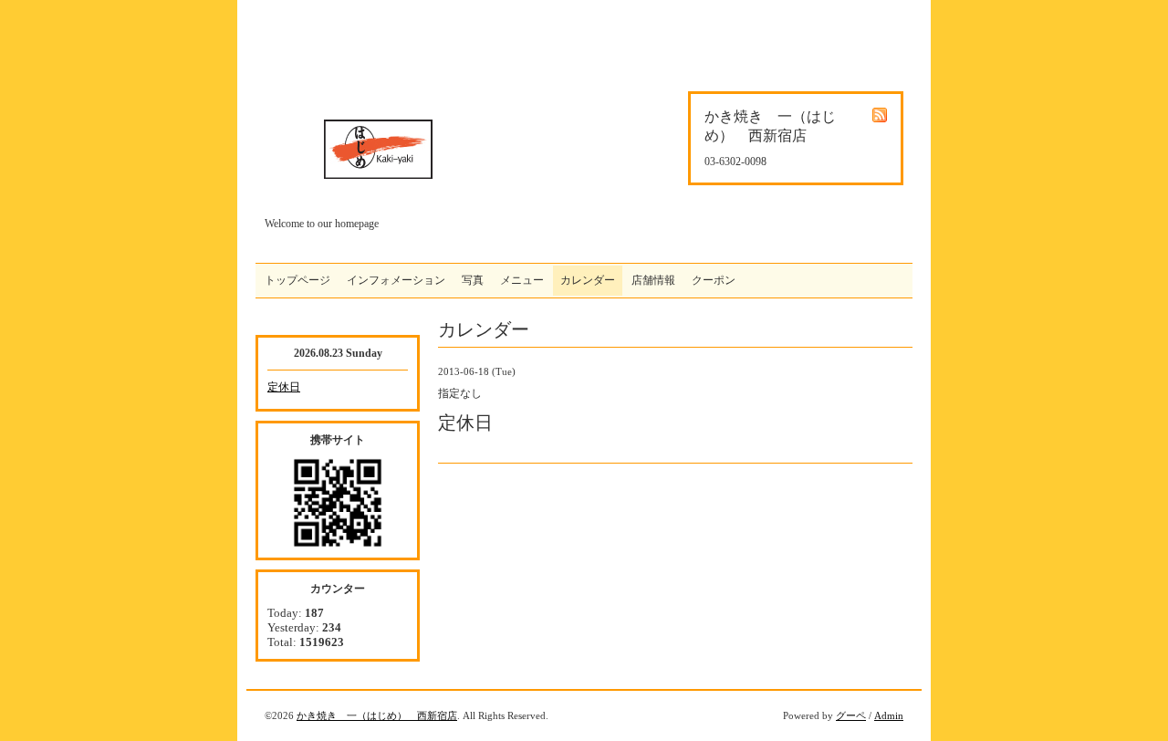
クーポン (713, 280)
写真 (473, 280)
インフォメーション (396, 280)
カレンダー (587, 280)
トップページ (297, 280)
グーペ (851, 715)
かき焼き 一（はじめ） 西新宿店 (377, 715)
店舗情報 (653, 280)
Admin (888, 715)
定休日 (283, 387)
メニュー (522, 280)
